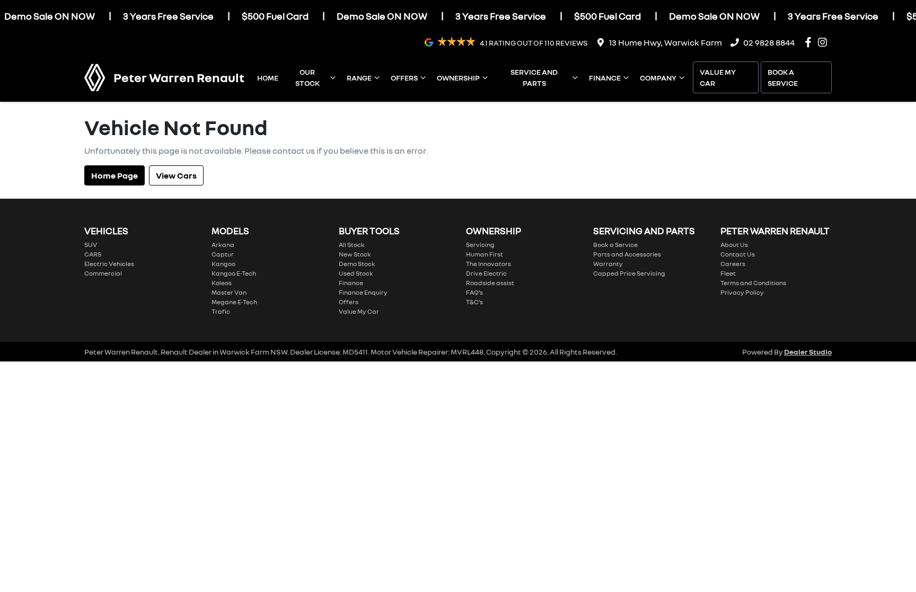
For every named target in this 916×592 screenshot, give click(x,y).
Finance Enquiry (363, 292)
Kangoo (223, 264)
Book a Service (783, 77)
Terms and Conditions (753, 283)
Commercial (103, 273)
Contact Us (737, 254)
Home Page (114, 175)
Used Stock (356, 273)
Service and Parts (534, 77)
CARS (92, 254)
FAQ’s (474, 292)
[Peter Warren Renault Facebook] (810, 42)
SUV (90, 245)
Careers (732, 264)
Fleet (728, 273)
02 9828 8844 (769, 42)
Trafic (221, 311)
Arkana (223, 245)
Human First (484, 254)
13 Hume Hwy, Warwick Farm (665, 42)
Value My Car (718, 77)
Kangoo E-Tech (234, 273)
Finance (605, 77)
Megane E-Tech (234, 302)
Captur (223, 254)
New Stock (355, 254)
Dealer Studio (808, 351)
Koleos (222, 283)
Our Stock (307, 77)
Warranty (608, 264)
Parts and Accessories (627, 254)
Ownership (458, 77)
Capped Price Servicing (629, 273)
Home (267, 77)
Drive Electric (486, 273)
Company (658, 77)
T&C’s (474, 302)
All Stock (352, 245)
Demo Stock (357, 264)
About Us (734, 245)
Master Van (229, 292)
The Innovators (488, 264)
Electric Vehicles (109, 264)
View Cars (176, 175)
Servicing (480, 245)
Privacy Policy (742, 292)
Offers (404, 77)
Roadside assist (490, 283)
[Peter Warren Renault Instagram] (824, 42)
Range (359, 77)
